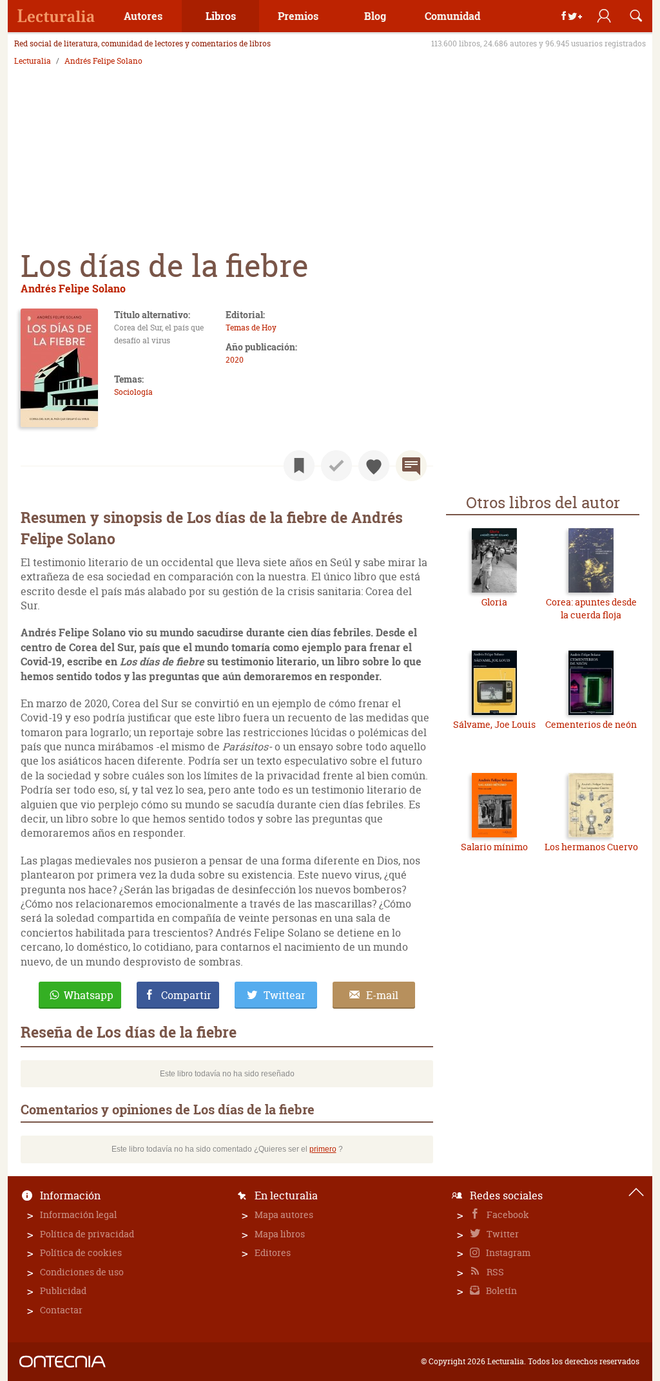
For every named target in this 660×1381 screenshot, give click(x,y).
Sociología (133, 391)
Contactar (61, 1310)
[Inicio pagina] (636, 1192)
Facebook (507, 1214)
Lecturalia (32, 61)
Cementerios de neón (591, 724)
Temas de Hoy (251, 327)
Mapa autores (284, 1214)
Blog (375, 16)
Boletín (500, 1290)
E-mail (382, 995)
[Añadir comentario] (411, 465)
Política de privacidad (87, 1234)
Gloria (494, 602)
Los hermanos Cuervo (591, 847)
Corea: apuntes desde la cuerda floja (591, 608)
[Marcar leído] (336, 465)
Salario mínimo (494, 847)
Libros (221, 16)
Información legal (78, 1214)
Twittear (285, 995)
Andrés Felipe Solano (103, 61)
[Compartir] (572, 16)
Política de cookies (81, 1252)
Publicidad (63, 1290)
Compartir (186, 995)
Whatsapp (88, 995)
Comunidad (452, 16)
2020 (235, 359)
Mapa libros (280, 1234)
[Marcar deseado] (373, 465)
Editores (273, 1252)
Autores (143, 16)
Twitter (502, 1234)
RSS (494, 1272)
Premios (298, 16)
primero (322, 1149)
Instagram (507, 1252)
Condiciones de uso (82, 1272)
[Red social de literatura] (56, 16)
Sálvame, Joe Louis (494, 724)
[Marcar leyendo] (299, 465)
